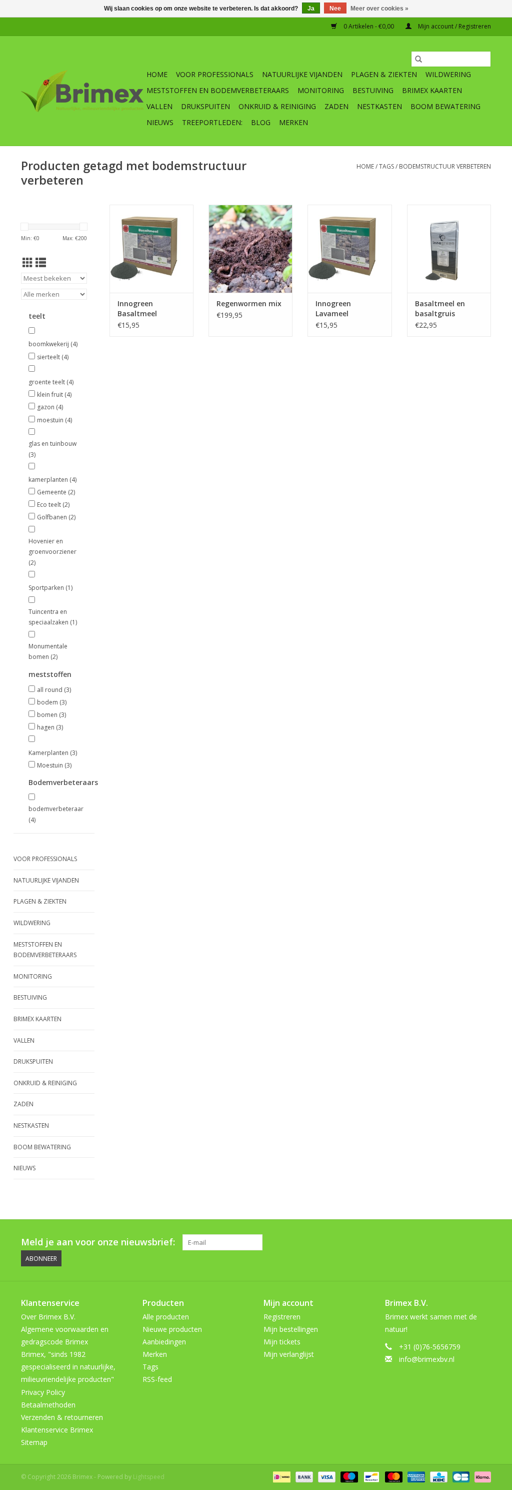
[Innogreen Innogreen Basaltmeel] (152, 249)
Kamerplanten (52, 753)
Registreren (282, 1316)
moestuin (54, 420)
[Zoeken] (418, 59)
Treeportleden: (212, 122)
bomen (51, 714)
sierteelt (52, 357)
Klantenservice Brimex (57, 1429)
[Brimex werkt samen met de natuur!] (82, 91)
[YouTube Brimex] (447, 1242)
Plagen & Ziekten (384, 74)
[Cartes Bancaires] (460, 1476)
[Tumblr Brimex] (465, 1242)
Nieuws (160, 122)
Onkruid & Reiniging (277, 106)
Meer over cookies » (379, 8)
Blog (260, 122)
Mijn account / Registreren (453, 26)
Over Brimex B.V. (48, 1316)
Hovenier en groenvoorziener (52, 552)
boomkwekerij (53, 344)
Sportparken (50, 587)
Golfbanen (56, 517)
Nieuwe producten (172, 1329)
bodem (51, 702)
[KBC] (437, 1476)
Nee (335, 8)
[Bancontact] (371, 1476)
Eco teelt (53, 504)
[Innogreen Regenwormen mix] (250, 249)
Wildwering (448, 74)
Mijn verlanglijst (289, 1354)
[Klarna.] (481, 1476)
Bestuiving (373, 90)
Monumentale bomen (48, 651)
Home (157, 74)
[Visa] (325, 1476)
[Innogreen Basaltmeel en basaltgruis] (449, 249)
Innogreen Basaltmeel (137, 308)
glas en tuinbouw (52, 449)
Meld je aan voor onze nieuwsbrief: (98, 1242)
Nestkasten (379, 106)
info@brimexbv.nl (426, 1359)
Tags (386, 166)
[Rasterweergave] (27, 263)
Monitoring (321, 90)
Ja (311, 8)
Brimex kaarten (432, 90)
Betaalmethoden (48, 1404)
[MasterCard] (393, 1476)
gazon (50, 407)
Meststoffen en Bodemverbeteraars (217, 90)
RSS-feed (157, 1379)
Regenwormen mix (249, 303)
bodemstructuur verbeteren (445, 166)
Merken (293, 122)
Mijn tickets (282, 1341)
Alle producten (165, 1316)
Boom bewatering (445, 106)
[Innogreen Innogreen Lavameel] (350, 249)
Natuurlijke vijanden (302, 74)
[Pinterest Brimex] (429, 1242)
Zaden (336, 106)
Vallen (159, 106)
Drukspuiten (205, 106)
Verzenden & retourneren (62, 1417)
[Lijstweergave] (41, 263)
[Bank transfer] (303, 1476)
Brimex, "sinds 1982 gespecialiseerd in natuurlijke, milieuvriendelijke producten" (68, 1366)
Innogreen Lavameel (333, 308)
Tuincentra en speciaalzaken (52, 617)
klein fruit (54, 394)
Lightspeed (148, 1476)
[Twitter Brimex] (411, 1242)
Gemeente (56, 492)
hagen (50, 727)
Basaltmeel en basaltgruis (440, 308)
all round (54, 689)
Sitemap (34, 1442)
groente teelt (51, 382)
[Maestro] (348, 1476)
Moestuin (54, 765)
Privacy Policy (43, 1392)
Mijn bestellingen (291, 1329)
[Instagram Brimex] (483, 1242)
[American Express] (415, 1476)
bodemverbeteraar (54, 814)
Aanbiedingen (164, 1341)
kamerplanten (52, 479)
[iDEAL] (281, 1476)
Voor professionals (215, 74)
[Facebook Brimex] (393, 1242)
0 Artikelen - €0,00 (369, 26)
